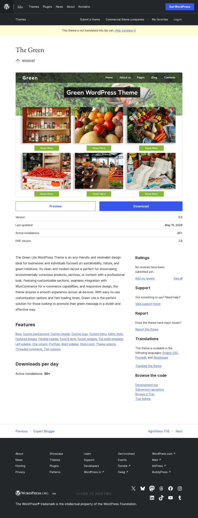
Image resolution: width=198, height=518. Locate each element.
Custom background (36, 333)
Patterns (55, 472)
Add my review (144, 278)
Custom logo (80, 333)
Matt (156, 459)
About (19, 453)
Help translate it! (125, 30)
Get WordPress (179, 6)
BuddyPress (161, 472)
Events (122, 459)
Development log (146, 384)
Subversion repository (149, 389)
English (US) (170, 352)
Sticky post (87, 344)
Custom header (60, 333)
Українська (160, 357)
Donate (124, 465)
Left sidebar (23, 344)
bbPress (159, 465)
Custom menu (98, 333)
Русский (140, 357)
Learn (87, 453)
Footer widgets (87, 339)
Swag (123, 472)
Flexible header (48, 339)
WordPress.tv (94, 472)
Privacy (20, 472)
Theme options (106, 344)
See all (178, 278)
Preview (56, 206)
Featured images (26, 339)
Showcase (56, 453)
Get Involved (126, 453)
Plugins (54, 465)
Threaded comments (28, 349)
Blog (18, 333)
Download (141, 206)
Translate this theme (148, 366)
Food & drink (68, 339)
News (19, 459)
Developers (91, 465)
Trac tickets (143, 398)
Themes (20, 19)
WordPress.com (164, 453)
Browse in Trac (144, 394)
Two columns (52, 349)
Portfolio (54, 344)
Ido (54, 493)
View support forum (147, 303)
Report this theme (146, 329)
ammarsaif (28, 60)
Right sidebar (70, 344)
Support (89, 459)
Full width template (111, 339)
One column (40, 344)
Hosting (20, 465)
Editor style (115, 333)
